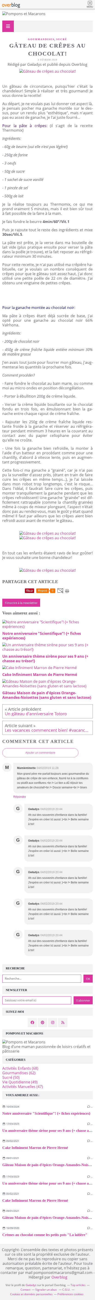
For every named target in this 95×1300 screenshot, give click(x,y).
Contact (25, 1290)
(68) (20, 1068)
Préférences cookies (70, 1294)
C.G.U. (66, 1290)
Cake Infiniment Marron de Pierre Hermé (35, 1148)
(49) (20, 1082)
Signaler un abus (46, 1290)
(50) (11, 1077)
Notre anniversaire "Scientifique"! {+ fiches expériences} (46, 1113)
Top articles (78, 1285)
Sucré (61, 39)
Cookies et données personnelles (31, 1294)
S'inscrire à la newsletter (21, 603)
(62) (19, 1072)
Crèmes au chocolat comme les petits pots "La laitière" (44, 1235)
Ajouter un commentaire (40, 752)
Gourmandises (41, 39)
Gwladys (31, 1285)
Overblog (59, 1277)
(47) (22, 1086)
